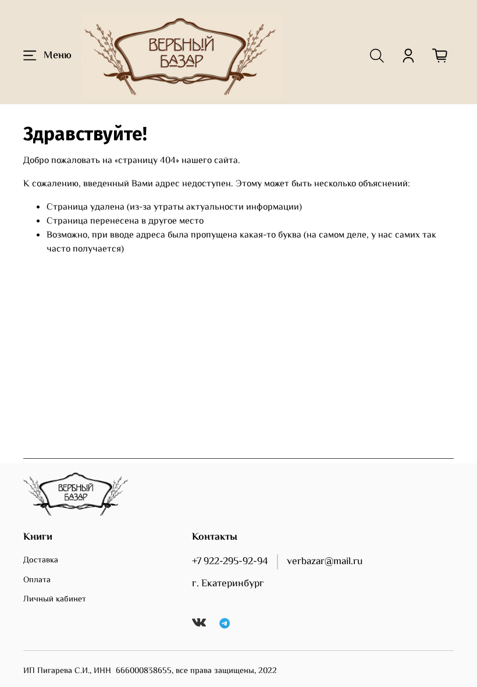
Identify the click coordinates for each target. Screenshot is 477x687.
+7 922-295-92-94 (230, 562)
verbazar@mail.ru (324, 562)
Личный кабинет (54, 599)
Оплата (37, 580)
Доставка (40, 560)
